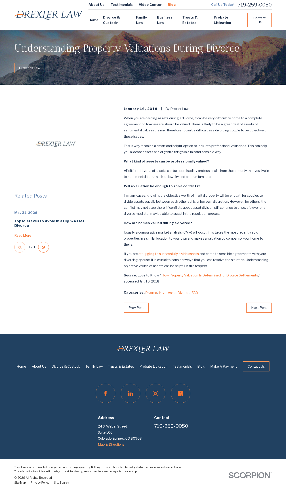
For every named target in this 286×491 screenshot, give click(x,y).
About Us (96, 5)
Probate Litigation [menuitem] (222, 20)
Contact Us (259, 20)
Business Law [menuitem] (165, 20)
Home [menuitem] (93, 20)
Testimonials (122, 5)
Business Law (29, 68)
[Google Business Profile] (180, 393)
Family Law (94, 367)
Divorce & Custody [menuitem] (111, 20)
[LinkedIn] (130, 393)
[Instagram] (155, 393)
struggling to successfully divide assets (169, 254)
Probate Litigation (153, 367)
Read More (22, 236)
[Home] (48, 15)
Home (21, 367)
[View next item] (43, 247)
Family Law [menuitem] (141, 20)
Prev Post (136, 308)
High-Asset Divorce (174, 293)
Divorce (151, 293)
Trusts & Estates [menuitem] (190, 20)
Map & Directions (111, 445)
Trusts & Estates (121, 367)
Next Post (259, 308)
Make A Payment (223, 367)
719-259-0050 (255, 4)
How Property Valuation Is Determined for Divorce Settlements (210, 275)
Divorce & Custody (66, 367)
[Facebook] (105, 393)
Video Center (150, 5)
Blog (172, 5)
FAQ (194, 293)
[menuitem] (20, 482)
